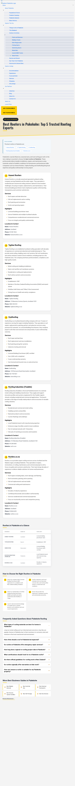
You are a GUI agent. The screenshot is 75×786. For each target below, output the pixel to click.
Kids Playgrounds (17, 42)
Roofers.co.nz (8, 562)
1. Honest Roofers (10, 147)
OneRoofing (8, 548)
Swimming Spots (16, 48)
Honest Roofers (9, 536)
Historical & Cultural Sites (16, 63)
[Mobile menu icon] (37, 1)
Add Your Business (9, 108)
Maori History (13, 20)
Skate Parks (15, 55)
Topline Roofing (9, 541)
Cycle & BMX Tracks (17, 53)
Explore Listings (9, 66)
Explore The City (9, 23)
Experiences (12, 73)
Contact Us (12, 98)
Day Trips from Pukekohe (16, 61)
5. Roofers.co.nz (26, 150)
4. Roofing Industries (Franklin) (13, 150)
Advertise (11, 91)
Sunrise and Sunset (14, 58)
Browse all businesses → (9, 698)
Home (4, 5)
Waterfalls (15, 50)
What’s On (7, 101)
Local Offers (8, 104)
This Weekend (13, 30)
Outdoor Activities (14, 33)
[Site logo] (8, 3)
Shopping (11, 81)
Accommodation (13, 70)
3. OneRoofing (32, 147)
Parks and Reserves (17, 37)
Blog (10, 93)
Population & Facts (14, 12)
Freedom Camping (14, 15)
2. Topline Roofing (21, 147)
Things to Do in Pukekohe (16, 27)
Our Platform (8, 86)
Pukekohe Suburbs (14, 18)
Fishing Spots (16, 45)
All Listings (12, 83)
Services (11, 78)
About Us (11, 96)
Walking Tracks (16, 40)
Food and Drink (13, 76)
